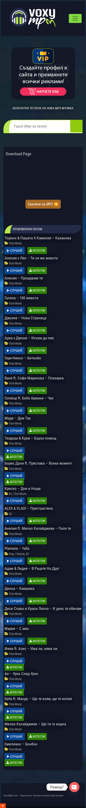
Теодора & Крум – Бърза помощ (30, 438)
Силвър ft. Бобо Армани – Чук (29, 398)
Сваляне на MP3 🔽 (43, 204)
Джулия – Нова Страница (25, 318)
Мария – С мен (17, 628)
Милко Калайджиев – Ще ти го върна (35, 724)
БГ (10, 494)
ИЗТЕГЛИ (38, 250)
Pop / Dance (17, 554)
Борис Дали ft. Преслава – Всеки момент (38, 463)
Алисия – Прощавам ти (24, 278)
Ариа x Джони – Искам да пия (29, 338)
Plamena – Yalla (17, 548)
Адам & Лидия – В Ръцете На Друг (32, 568)
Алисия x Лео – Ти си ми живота (31, 258)
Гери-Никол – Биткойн (23, 358)
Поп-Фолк (15, 243)
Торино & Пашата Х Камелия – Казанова (38, 238)
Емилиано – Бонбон (21, 744)
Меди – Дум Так (18, 418)
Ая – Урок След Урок (21, 673)
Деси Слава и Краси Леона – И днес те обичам (43, 608)
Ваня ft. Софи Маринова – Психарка (34, 378)
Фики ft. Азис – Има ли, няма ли (31, 648)
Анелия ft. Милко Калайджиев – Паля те (38, 528)
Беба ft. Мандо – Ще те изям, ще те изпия (38, 698)
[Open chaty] (74, 787)
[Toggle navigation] (75, 18)
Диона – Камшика (19, 588)
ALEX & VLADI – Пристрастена (29, 508)
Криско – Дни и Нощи (23, 488)
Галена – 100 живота (21, 298)
